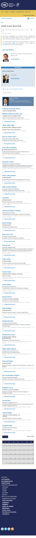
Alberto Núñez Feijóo (8, 125)
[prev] (3, 437)
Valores (5, 493)
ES (3, 89)
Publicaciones (7, 500)
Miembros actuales (9, 498)
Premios (5, 504)
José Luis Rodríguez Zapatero (10, 375)
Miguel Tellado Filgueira (9, 349)
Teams (13, 43)
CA (5, 89)
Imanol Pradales (7, 223)
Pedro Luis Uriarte (7, 234)
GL (10, 89)
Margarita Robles (7, 425)
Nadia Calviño (6, 259)
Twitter (6, 529)
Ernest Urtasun (6, 272)
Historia (5, 487)
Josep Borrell (6, 245)
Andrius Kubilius (7, 413)
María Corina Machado (9, 175)
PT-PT (21, 89)
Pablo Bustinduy (7, 308)
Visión (4, 491)
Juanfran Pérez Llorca (8, 335)
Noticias (7, 11)
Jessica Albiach (6, 284)
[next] (6, 437)
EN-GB (15, 89)
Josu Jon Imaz (6, 400)
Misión (4, 489)
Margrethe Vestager (8, 162)
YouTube (5, 44)
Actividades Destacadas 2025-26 (11, 109)
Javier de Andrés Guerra (9, 136)
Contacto (5, 514)
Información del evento (9, 121)
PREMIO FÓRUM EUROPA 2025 (12, 114)
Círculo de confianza (9, 496)
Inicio (2, 11)
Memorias (5, 508)
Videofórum (27, 11)
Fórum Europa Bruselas (28, 15)
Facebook (2, 529)
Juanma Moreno (7, 297)
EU (7, 89)
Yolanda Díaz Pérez (7, 321)
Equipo (4, 495)
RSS (12, 529)
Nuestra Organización (9, 485)
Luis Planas (5, 198)
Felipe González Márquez (9, 187)
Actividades (12, 11)
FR (18, 89)
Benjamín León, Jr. (7, 388)
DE (12, 89)
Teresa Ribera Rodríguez (9, 147)
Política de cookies (9, 512)
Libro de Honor (7, 506)
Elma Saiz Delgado (7, 361)
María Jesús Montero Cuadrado (11, 210)
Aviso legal (6, 510)
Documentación (20, 11)
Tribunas (5, 503)
